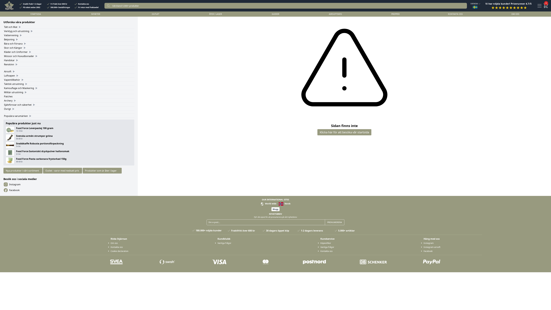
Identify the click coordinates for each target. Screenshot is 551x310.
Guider (275, 14)
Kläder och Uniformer (16, 52)
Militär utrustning (13, 92)
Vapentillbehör (12, 79)
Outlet (155, 14)
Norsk (287, 203)
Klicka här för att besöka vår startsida (344, 132)
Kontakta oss (83, 4)
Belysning (9, 39)
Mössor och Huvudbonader (19, 56)
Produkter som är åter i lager (101, 170)
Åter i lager (215, 14)
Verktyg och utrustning (16, 31)
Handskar (9, 60)
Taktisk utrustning (14, 84)
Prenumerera (334, 222)
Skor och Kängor (13, 47)
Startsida (35, 14)
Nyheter (95, 14)
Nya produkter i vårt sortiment (22, 170)
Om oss (515, 14)
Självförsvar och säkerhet (18, 104)
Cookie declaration (119, 251)
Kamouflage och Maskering (19, 88)
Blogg (275, 209)
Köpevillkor (325, 243)
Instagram (15, 184)
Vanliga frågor (224, 243)
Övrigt (7, 109)
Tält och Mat (10, 27)
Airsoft (7, 71)
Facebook (14, 190)
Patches (8, 96)
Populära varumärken (16, 116)
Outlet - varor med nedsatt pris (62, 170)
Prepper (395, 14)
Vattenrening (11, 35)
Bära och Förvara (13, 43)
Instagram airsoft (432, 247)
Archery (8, 100)
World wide (270, 203)
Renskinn (9, 64)
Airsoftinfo (335, 14)
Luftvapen (9, 75)
